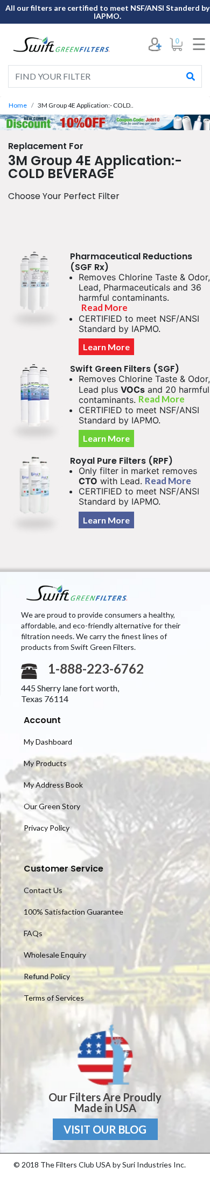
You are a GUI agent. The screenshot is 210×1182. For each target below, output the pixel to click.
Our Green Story (52, 806)
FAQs (33, 933)
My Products (45, 763)
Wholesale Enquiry (55, 954)
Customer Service (63, 868)
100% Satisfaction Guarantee (73, 911)
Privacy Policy (46, 827)
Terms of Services (54, 997)
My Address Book (53, 784)
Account (42, 720)
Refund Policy (47, 976)
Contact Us (43, 890)
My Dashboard (48, 741)
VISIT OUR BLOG (105, 1129)
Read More (104, 307)
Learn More (106, 347)
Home (18, 105)
